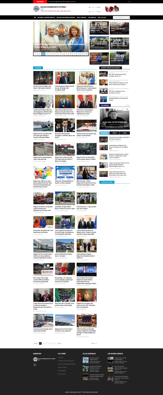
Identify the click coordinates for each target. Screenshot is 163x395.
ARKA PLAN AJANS (71, 392)
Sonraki (59, 343)
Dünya (125, 133)
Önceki (35, 343)
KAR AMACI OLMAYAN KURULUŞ (46, 17)
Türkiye (114, 133)
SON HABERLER (92, 17)
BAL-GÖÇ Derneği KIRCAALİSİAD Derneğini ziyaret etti (61, 1)
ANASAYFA (60, 357)
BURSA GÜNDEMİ (81, 17)
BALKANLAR (104, 133)
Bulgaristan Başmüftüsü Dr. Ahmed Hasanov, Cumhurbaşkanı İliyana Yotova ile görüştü (59, 45)
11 (74, 54)
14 (86, 54)
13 (82, 54)
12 (78, 54)
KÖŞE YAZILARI (102, 17)
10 (70, 54)
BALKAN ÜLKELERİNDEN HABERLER (66, 17)
